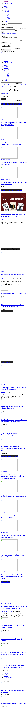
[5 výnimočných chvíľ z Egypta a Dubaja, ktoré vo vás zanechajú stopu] (13, 383)
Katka (8, 17)
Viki (8, 16)
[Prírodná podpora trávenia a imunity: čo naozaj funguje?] (9, 158)
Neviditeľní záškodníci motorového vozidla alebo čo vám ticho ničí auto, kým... (12, 576)
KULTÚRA (5, 582)
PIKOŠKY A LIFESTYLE (11, 104)
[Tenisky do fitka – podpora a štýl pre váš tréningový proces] (9, 177)
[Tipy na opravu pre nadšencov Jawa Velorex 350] (9, 550)
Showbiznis (6, 10)
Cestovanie (6, 11)
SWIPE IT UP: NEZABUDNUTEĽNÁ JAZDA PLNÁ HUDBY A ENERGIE (13, 666)
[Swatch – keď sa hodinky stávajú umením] (4, 636)
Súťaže (5, 20)
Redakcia (6, 674)
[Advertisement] (13, 55)
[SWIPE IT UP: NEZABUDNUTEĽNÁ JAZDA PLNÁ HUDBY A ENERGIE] (4, 662)
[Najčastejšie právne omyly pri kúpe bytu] (4, 290)
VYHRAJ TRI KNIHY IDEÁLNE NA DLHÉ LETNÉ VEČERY (13, 216)
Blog (5, 13)
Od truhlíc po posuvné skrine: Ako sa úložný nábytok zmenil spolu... (12, 305)
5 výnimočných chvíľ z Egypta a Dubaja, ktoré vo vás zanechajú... (14, 388)
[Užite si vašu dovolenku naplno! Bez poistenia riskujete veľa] (4, 403)
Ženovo (6, 9)
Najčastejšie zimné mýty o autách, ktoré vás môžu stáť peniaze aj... (13, 497)
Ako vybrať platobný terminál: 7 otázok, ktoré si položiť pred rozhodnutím (14, 143)
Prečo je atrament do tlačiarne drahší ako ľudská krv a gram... (14, 516)
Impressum (6, 673)
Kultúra (5, 6)
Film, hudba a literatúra (6, 603)
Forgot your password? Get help (8, 33)
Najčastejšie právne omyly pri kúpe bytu (13, 293)
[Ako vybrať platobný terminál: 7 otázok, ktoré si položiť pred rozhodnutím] (9, 138)
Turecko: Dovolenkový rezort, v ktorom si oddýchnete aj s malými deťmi (14, 420)
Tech (5, 4)
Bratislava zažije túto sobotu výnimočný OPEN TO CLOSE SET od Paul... (13, 653)
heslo (16, 30)
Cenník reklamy (8, 677)
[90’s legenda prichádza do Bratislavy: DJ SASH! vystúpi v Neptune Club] (13, 602)
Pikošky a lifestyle (8, 3)
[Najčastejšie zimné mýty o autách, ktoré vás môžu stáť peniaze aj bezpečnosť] (9, 491)
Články (2, 119)
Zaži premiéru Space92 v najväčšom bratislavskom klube (12, 626)
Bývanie (6, 7)
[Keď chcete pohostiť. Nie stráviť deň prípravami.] (9, 117)
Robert (8, 14)
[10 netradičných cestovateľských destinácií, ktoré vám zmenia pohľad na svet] (4, 443)
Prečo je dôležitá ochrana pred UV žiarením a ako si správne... (12, 434)
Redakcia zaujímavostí (6, 219)
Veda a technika (4, 471)
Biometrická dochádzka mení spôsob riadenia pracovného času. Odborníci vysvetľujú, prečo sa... (12, 476)
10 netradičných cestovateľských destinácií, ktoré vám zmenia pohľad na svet (13, 448)
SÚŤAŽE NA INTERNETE (11, 190)
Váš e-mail (17, 39)
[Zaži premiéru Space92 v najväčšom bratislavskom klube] (4, 622)
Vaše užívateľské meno (20, 28)
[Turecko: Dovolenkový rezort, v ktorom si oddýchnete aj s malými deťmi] (4, 416)
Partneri (6, 676)
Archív (8, 18)
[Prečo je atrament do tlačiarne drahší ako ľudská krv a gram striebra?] (9, 511)
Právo (5, 21)
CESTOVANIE (7, 362)
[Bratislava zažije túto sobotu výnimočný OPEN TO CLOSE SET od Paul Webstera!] (4, 649)
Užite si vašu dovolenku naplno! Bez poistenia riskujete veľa (12, 407)
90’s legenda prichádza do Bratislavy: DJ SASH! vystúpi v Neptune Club (14, 607)
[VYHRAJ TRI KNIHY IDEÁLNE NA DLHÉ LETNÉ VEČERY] (13, 210)
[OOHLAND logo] (6, 93)
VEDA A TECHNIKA (9, 456)
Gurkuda (3, 392)
